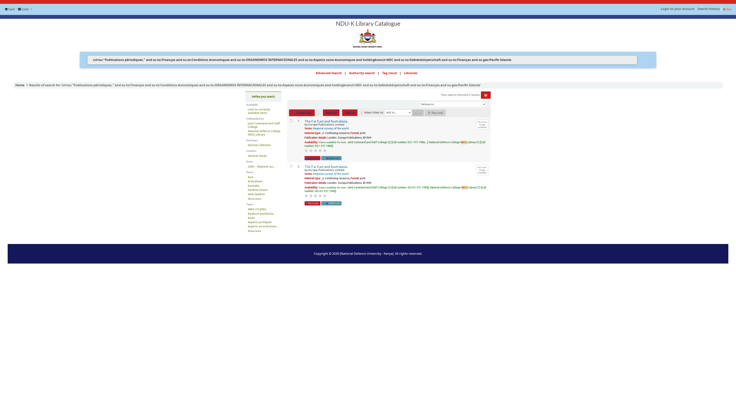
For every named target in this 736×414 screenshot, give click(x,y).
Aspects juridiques (260, 222)
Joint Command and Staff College (264, 125)
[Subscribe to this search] (486, 95)
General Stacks (257, 156)
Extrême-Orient (258, 190)
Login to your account (678, 9)
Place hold (313, 158)
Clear (728, 9)
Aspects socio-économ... (263, 226)
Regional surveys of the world (331, 128)
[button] (9, 9)
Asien (251, 218)
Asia (250, 177)
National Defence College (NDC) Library (264, 133)
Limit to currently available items (259, 111)
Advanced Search (329, 73)
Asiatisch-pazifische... (262, 214)
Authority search (362, 73)
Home (19, 85)
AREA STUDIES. (257, 209)
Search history (709, 9)
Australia (253, 186)
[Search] (643, 60)
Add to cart (334, 158)
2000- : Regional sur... (262, 167)
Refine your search (263, 96)
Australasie (255, 181)
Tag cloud (389, 73)
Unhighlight (304, 113)
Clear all (350, 112)
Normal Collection (259, 145)
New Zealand (256, 194)
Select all (331, 112)
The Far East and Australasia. (326, 121)
